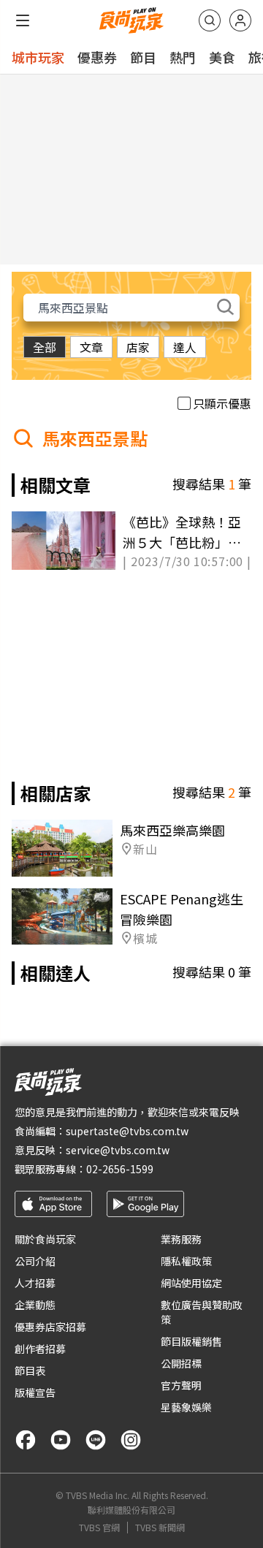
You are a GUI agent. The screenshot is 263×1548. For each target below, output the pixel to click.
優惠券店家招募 (50, 1326)
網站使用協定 (191, 1283)
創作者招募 (40, 1348)
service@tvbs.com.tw (117, 1150)
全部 (44, 347)
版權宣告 (35, 1392)
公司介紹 (35, 1261)
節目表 (30, 1370)
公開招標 (181, 1363)
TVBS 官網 (99, 1527)
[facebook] (26, 1440)
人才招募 (35, 1283)
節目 (143, 56)
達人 (185, 347)
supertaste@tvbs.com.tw (127, 1131)
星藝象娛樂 (186, 1407)
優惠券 (97, 56)
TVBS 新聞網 (160, 1527)
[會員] (240, 20)
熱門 (182, 56)
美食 (222, 56)
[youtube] (61, 1440)
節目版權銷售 (191, 1341)
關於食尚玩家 (45, 1239)
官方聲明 (181, 1385)
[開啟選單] (23, 20)
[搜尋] (210, 20)
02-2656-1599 (119, 1169)
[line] (96, 1440)
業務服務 (181, 1239)
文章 (91, 347)
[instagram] (131, 1440)
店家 (138, 347)
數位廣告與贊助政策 (202, 1312)
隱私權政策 (186, 1261)
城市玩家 (38, 56)
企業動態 (35, 1304)
